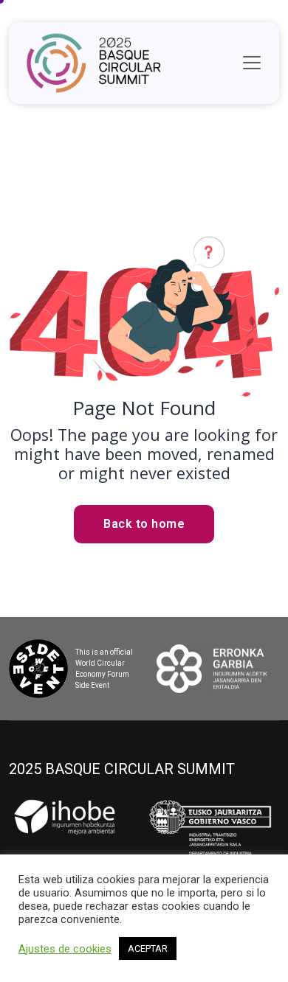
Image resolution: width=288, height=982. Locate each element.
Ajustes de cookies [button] (65, 948)
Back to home (144, 524)
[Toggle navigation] (252, 63)
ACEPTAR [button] (148, 948)
